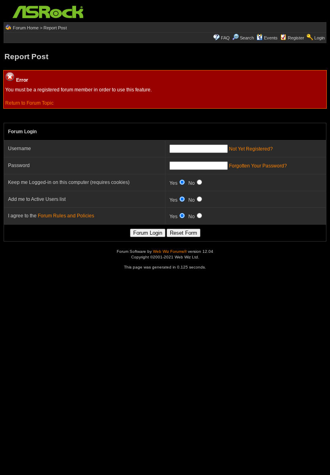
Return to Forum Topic (29, 103)
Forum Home (26, 27)
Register (296, 37)
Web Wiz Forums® (170, 251)
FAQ (225, 37)
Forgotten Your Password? (258, 166)
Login (319, 37)
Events (271, 37)
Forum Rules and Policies (66, 216)
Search (247, 37)
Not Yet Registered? (251, 149)
